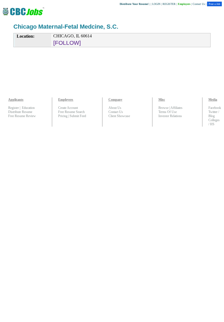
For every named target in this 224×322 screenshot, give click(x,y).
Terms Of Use (167, 112)
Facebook (214, 108)
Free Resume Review (22, 116)
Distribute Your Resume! (134, 3)
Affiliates (176, 108)
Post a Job (214, 3)
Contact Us (199, 3)
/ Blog (213, 114)
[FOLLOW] (67, 43)
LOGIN (156, 3)
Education (28, 108)
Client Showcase (119, 116)
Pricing (62, 116)
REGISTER (169, 3)
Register (13, 108)
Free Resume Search (71, 112)
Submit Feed (78, 116)
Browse (163, 108)
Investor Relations (170, 116)
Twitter (212, 112)
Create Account (68, 108)
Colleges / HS (214, 122)
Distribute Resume (20, 112)
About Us (114, 108)
